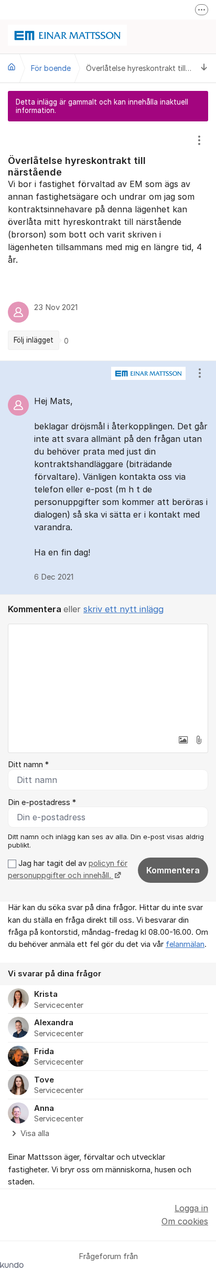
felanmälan (185, 944)
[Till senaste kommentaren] (204, 68)
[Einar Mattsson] (11, 66)
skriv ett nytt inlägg (123, 609)
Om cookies (184, 1221)
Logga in (191, 1208)
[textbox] (108, 676)
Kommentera (173, 870)
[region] (108, 240)
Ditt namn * (28, 764)
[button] (183, 739)
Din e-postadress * (42, 802)
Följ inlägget (33, 340)
